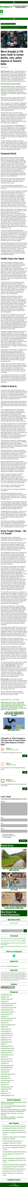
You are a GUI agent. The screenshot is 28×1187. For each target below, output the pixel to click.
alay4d (2, 1102)
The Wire (3, 394)
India (14, 705)
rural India (20, 708)
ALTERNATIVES (5, 994)
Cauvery (14, 702)
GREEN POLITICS (5, 1035)
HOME (1, 14)
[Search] (25, 930)
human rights (8, 705)
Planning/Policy (5, 1059)
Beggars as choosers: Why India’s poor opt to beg (14, 889)
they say (19, 582)
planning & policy (13, 706)
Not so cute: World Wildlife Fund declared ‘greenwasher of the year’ (14, 713)
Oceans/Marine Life (6, 1054)
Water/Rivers (4, 1093)
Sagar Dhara (12, 1160)
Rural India (3, 1072)
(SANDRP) (24, 940)
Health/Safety (4, 1039)
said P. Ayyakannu (15, 377)
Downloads (4, 1016)
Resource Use (4, 1069)
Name (2, 817)
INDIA (2, 1044)
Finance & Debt (5, 1029)
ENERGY (3, 1027)
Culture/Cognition (5, 1010)
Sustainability (4, 1078)
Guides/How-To (5, 1037)
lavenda (8, 780)
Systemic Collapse (6, 1080)
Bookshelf (3, 997)
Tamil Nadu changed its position (17, 607)
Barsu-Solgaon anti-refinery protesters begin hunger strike (13, 938)
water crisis (14, 709)
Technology (4, 1082)
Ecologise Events (5, 1020)
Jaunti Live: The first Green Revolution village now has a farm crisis (14, 907)
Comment (3, 801)
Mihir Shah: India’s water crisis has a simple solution (14, 869)
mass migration (5, 706)
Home (2, 23)
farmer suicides (17, 703)
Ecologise (10, 1173)
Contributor (7, 1128)
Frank (7, 748)
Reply (25, 756)
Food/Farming (4, 1031)
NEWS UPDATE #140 (13, 730)
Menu (14, 2)
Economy (3, 1022)
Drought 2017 (8, 703)
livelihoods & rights (21, 705)
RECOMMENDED (5, 1067)
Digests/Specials (5, 1014)
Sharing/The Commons (7, 1074)
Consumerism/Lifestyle (7, 1007)
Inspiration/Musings (6, 1048)
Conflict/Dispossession (10, 23)
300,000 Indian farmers (16, 174)
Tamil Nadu (7, 709)
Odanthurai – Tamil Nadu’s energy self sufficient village (12, 1117)
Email (2, 823)
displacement (20, 702)
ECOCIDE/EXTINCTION (7, 1018)
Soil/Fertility (4, 1076)
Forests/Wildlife (5, 1033)
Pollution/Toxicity (5, 1061)
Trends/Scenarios (5, 1087)
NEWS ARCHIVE (5, 1052)
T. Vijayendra (14, 1147)
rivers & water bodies (11, 708)
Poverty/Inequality (5, 1065)
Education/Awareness (6, 1024)
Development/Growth (6, 1012)
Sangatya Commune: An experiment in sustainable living (13, 1110)
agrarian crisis (7, 702)
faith (7, 763)
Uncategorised (4, 1089)
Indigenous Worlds (6, 1046)
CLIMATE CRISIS (5, 999)
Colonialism (4, 1001)
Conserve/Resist (5, 1005)
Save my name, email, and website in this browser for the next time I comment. (8, 836)
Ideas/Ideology (5, 1042)
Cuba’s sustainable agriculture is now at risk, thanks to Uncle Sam (14, 1103)
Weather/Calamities (6, 1095)
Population (3, 1063)
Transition (3, 1084)
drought (3, 703)
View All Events (14, 923)
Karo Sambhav (4, 1117)
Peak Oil (3, 1057)
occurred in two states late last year (13, 321)
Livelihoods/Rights (6, 1050)
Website (2, 829)
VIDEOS (3, 1091)
